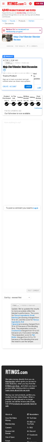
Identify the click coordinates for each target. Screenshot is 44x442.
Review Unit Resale (9, 432)
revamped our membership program (17, 30)
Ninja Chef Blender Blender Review (27, 38)
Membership (10, 381)
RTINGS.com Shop (12, 386)
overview (10, 46)
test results (20, 46)
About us (8, 414)
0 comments (32, 46)
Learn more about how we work (17, 390)
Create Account (9, 86)
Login (28, 86)
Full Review (38, 108)
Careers (8, 428)
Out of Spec (10, 437)
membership (21, 13)
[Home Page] (15, 3)
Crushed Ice (16, 331)
